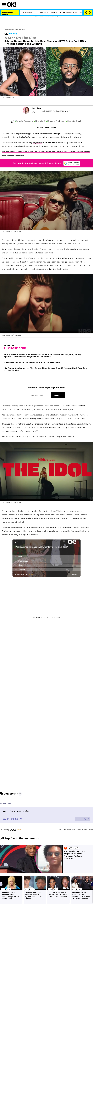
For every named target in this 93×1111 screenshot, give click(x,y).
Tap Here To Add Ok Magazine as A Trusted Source (37, 163)
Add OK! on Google (48, 127)
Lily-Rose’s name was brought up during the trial (25, 527)
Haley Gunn (36, 108)
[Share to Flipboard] (55, 121)
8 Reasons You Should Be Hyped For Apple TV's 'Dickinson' (32, 362)
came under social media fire (28, 518)
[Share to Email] (73, 121)
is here (28, 137)
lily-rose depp (20, 29)
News (10, 29)
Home (4, 29)
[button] (4, 4)
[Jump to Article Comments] (12, 121)
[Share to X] (39, 121)
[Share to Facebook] (24, 121)
